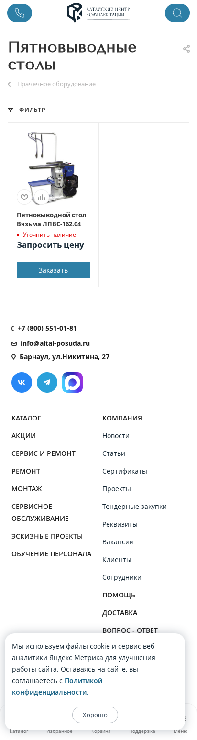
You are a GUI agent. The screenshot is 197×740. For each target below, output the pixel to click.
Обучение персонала (51, 553)
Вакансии (118, 541)
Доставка (119, 612)
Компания (122, 417)
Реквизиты (120, 524)
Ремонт (25, 470)
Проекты (116, 488)
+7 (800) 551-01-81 (47, 327)
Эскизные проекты (47, 536)
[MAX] (72, 382)
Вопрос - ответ (130, 630)
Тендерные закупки (134, 506)
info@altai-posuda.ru (55, 343)
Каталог (26, 417)
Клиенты (116, 559)
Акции (23, 435)
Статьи (113, 453)
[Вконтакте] (21, 382)
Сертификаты (124, 470)
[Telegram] (47, 382)
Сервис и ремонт (43, 453)
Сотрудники (122, 577)
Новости (116, 435)
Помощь (118, 594)
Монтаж (26, 488)
